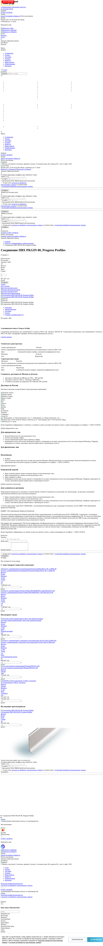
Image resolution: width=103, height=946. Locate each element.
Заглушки (76, 108)
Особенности (7, 101)
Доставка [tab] (8, 311)
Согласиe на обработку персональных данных (16, 885)
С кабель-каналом (10, 113)
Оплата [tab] (7, 313)
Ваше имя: (4, 541)
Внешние (42, 108)
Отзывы (7, 59)
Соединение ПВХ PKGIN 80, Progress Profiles (18, 816)
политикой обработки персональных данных (17, 186)
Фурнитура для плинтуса (81, 104)
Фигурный (76, 91)
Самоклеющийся (10, 111)
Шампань (42, 95)
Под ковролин (9, 119)
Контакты (8, 66)
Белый (41, 82)
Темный (41, 91)
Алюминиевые (43, 104)
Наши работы (9, 62)
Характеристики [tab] (10, 309)
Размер (4, 79)
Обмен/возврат (10, 64)
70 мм (7, 86)
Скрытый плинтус (10, 124)
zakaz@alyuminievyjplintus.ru (10, 16)
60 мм (7, 84)
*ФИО (3, 177)
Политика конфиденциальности (12, 883)
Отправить (5, 190)
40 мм (7, 82)
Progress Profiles (44, 128)
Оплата (7, 55)
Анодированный (10, 106)
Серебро (41, 89)
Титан (41, 93)
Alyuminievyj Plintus (45, 127)
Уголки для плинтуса (45, 101)
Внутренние (43, 106)
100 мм (7, 89)
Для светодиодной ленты (13, 115)
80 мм (7, 87)
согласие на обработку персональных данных (14, 183)
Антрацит (42, 98)
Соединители (77, 106)
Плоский (75, 86)
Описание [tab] (8, 307)
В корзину (5, 282)
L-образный (76, 84)
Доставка (8, 57)
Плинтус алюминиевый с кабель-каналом (19, 243)
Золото (41, 86)
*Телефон (4, 179)
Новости (8, 60)
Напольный (8, 104)
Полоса (75, 89)
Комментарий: (6, 550)
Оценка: (3, 537)
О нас (7, 867)
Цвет (37, 79)
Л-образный (77, 87)
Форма (72, 79)
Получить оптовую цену (9, 288)
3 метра (7, 91)
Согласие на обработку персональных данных (25, 942)
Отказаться (77, 939)
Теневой (8, 127)
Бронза (41, 84)
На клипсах (8, 110)
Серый (41, 96)
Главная (7, 241)
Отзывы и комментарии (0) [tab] (14, 315)
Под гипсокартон (10, 108)
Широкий (8, 120)
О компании (9, 53)
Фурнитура (74, 101)
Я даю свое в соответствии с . (17, 205)
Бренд (37, 124)
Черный (41, 87)
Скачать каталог (6, 337)
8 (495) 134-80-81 (6, 12)
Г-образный (76, 82)
